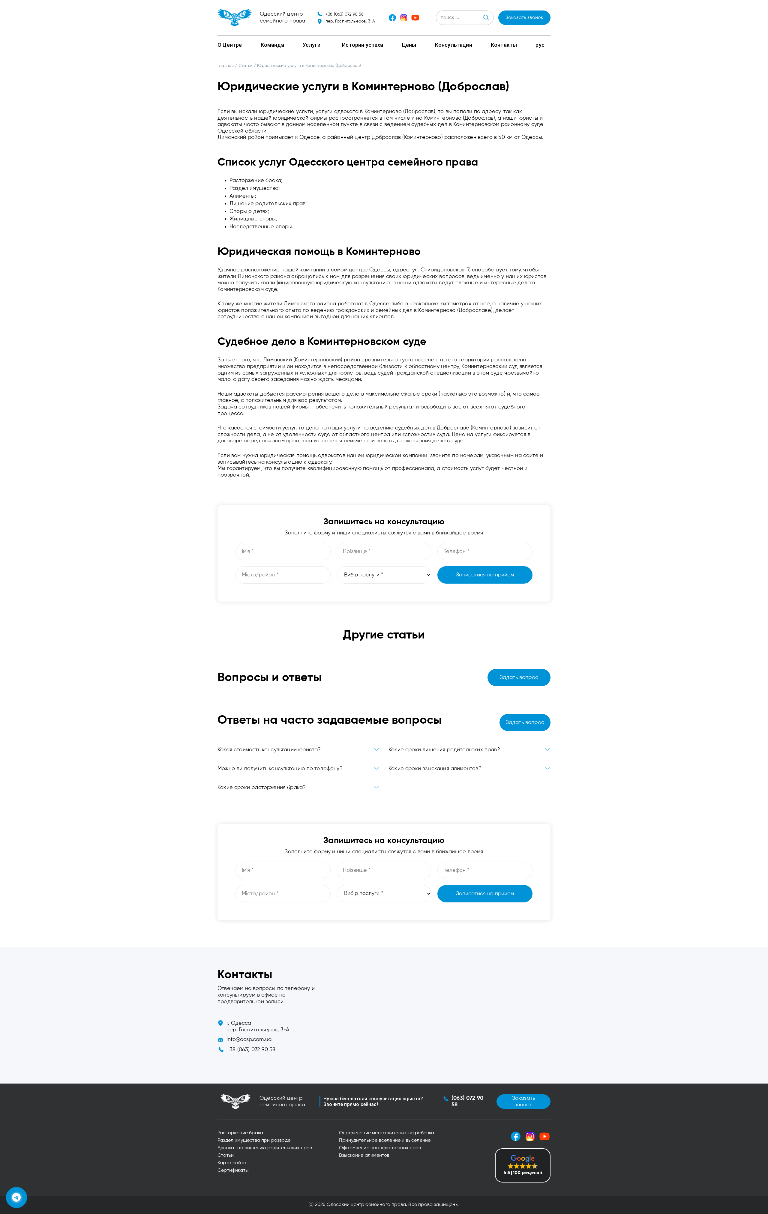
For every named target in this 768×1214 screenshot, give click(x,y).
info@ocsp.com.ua (249, 1039)
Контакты (504, 45)
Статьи (226, 1155)
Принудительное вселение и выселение (384, 1140)
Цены (409, 45)
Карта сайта (232, 1163)
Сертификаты (233, 1170)
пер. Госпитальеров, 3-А (350, 21)
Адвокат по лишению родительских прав (265, 1148)
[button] (522, 1165)
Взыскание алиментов (364, 1155)
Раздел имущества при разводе (254, 1140)
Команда (272, 45)
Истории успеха (362, 45)
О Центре (230, 45)
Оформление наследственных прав (380, 1148)
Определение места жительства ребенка (386, 1133)
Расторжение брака (240, 1133)
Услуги (311, 45)
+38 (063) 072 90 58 (345, 14)
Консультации (453, 45)
